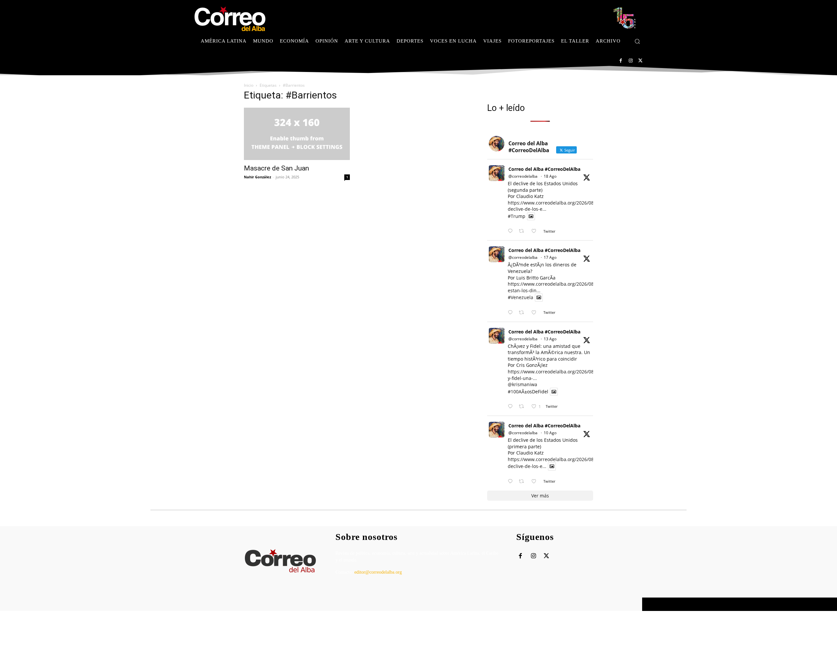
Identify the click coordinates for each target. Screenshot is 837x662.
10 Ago (550, 433)
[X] (640, 60)
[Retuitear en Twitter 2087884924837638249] (523, 407)
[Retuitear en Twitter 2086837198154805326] (523, 481)
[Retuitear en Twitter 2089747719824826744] (523, 231)
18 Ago (550, 176)
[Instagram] (630, 60)
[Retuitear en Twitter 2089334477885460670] (523, 313)
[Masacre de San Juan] (297, 134)
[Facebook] (620, 60)
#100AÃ (516, 391)
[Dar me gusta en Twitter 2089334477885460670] (536, 313)
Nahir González (257, 176)
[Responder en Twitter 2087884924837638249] (511, 407)
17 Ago (550, 257)
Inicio (248, 85)
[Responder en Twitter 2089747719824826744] (511, 231)
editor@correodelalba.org (378, 572)
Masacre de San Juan (276, 168)
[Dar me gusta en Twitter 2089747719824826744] (536, 231)
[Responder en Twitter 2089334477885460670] (511, 313)
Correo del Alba (263, 604)
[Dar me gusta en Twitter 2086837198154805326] (536, 481)
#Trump (516, 216)
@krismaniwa (522, 384)
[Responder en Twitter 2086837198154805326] (511, 481)
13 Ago (550, 339)
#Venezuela (520, 298)
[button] (637, 41)
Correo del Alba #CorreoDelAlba (544, 169)
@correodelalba (523, 176)
